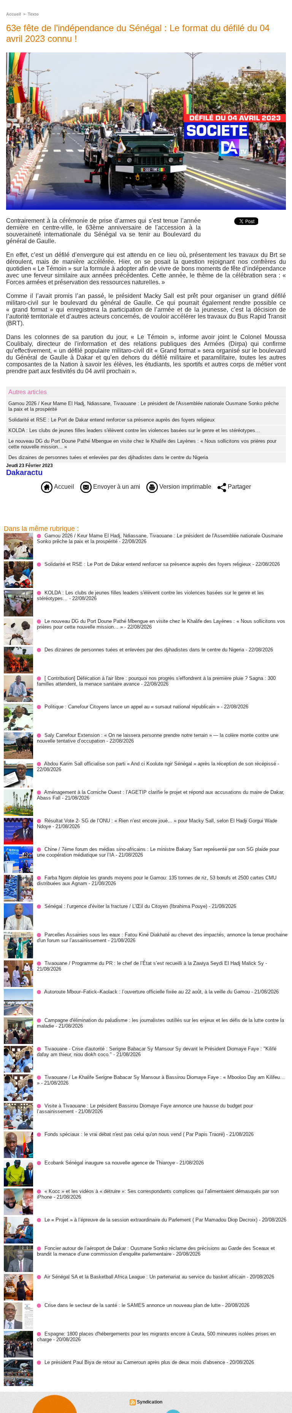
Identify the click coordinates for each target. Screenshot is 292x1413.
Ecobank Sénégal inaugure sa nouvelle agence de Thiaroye (109, 1163)
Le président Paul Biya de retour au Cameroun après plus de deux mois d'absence (134, 1362)
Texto (33, 14)
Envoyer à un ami (116, 486)
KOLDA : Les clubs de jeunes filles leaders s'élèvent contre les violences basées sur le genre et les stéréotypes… (134, 430)
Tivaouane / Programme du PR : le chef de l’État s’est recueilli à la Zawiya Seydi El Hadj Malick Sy (154, 963)
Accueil (13, 14)
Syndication (149, 1402)
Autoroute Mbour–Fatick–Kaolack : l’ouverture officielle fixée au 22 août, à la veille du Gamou (147, 992)
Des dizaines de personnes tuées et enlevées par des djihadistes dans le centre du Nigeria (108, 457)
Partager (238, 486)
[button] (146, 330)
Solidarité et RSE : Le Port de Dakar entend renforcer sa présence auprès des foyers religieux (111, 420)
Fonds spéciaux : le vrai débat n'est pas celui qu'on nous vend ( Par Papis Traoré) (134, 1134)
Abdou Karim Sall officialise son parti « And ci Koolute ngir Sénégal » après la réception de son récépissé (160, 764)
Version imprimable (184, 486)
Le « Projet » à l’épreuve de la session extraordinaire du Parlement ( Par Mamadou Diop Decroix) (150, 1220)
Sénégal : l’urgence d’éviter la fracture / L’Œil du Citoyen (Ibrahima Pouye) (125, 906)
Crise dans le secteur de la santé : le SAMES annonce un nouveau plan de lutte (132, 1305)
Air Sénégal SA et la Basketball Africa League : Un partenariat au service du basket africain (144, 1277)
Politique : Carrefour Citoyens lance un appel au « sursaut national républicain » (131, 707)
